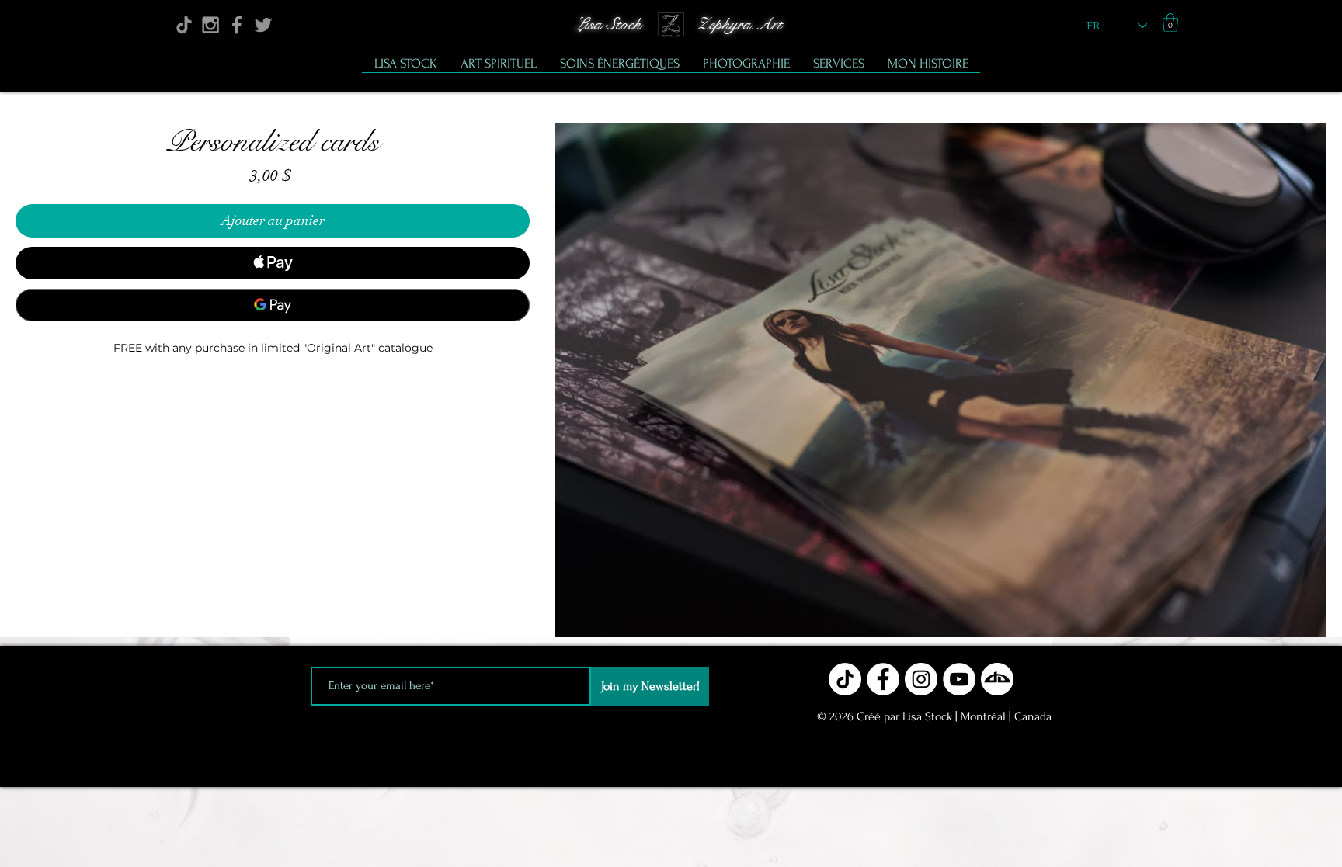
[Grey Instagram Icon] (210, 24)
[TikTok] (184, 24)
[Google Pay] (273, 305)
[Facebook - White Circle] (883, 679)
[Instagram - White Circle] (921, 679)
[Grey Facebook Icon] (237, 24)
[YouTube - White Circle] (959, 679)
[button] (1170, 22)
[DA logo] (997, 679)
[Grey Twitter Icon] (263, 24)
